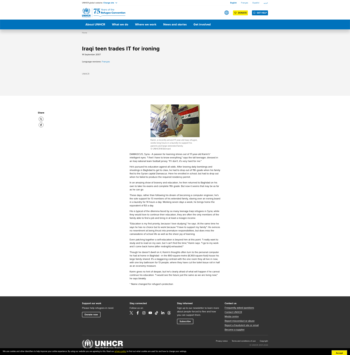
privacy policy (120, 351)
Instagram (144, 313)
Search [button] (218, 12)
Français (244, 2)
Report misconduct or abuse (240, 320)
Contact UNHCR (233, 312)
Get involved (202, 24)
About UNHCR (95, 24)
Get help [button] (262, 12)
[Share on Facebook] (41, 125)
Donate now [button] (91, 314)
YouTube (150, 313)
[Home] (101, 12)
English (233, 2)
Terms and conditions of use (244, 341)
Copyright (264, 341)
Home (84, 32)
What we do (120, 24)
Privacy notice (222, 341)
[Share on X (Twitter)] (41, 119)
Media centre (232, 316)
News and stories (175, 24)
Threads (169, 313)
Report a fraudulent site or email (242, 325)
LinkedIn (163, 313)
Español (256, 2)
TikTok (156, 313)
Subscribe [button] (185, 321)
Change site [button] (108, 2)
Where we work (145, 24)
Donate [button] (242, 12)
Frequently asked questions (239, 307)
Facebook (137, 313)
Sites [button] (226, 12)
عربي (266, 2)
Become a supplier (235, 329)
